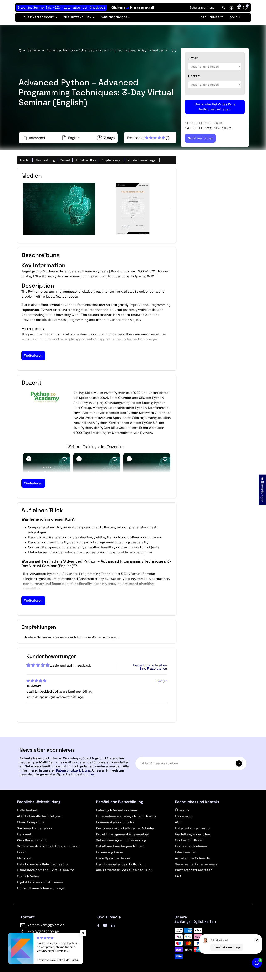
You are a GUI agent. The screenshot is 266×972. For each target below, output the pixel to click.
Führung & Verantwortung (116, 810)
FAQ (178, 876)
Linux (21, 852)
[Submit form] (239, 763)
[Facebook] (98, 925)
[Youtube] (105, 925)
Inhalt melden (186, 852)
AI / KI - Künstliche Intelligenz (40, 816)
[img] (36, 681)
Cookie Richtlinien (189, 840)
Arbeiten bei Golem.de (192, 858)
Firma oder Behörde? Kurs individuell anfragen (214, 106)
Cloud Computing (30, 822)
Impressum (183, 816)
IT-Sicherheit (27, 810)
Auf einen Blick (86, 160)
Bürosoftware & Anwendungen (41, 888)
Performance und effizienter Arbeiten (125, 828)
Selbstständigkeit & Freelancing (121, 840)
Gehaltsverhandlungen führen (120, 846)
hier (91, 774)
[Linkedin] (113, 925)
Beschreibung (45, 160)
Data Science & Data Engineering (42, 864)
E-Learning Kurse (109, 852)
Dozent (65, 160)
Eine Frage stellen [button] (153, 668)
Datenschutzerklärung (73, 770)
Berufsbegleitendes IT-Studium (120, 864)
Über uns (182, 810)
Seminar (33, 50)
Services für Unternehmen (196, 864)
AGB (178, 822)
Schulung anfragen (203, 7)
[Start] (20, 50)
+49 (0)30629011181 (44, 932)
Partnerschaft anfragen (193, 870)
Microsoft (25, 858)
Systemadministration (34, 828)
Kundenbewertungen (142, 160)
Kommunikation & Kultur (115, 822)
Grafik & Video (28, 876)
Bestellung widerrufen (192, 834)
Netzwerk (24, 834)
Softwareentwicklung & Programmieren (48, 846)
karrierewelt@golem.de (46, 925)
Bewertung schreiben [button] (150, 665)
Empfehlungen (112, 160)
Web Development (31, 840)
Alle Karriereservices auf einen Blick (124, 870)
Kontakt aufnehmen (191, 846)
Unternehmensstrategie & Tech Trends (126, 816)
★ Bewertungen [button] (262, 489)
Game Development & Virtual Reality (45, 870)
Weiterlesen (33, 355)
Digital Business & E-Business (40, 882)
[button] (231, 7)
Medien (25, 160)
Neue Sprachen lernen (113, 858)
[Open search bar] (224, 7)
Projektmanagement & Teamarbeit (122, 834)
